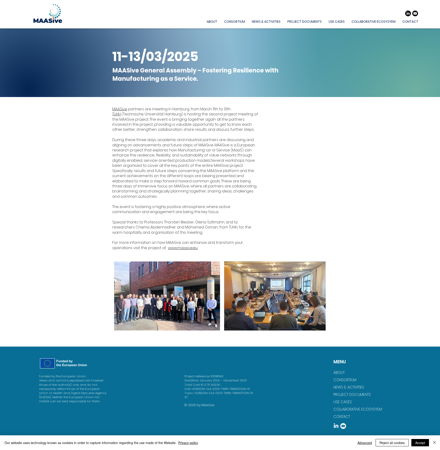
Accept (420, 442)
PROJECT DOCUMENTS (352, 394)
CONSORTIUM (344, 380)
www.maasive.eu (183, 247)
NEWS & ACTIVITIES (348, 387)
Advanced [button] (365, 442)
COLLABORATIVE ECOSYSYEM (354, 409)
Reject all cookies (392, 442)
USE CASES (342, 402)
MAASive (119, 109)
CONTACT (341, 416)
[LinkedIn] (408, 13)
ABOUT (339, 372)
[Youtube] (415, 13)
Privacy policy (188, 442)
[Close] (434, 442)
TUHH (116, 114)
